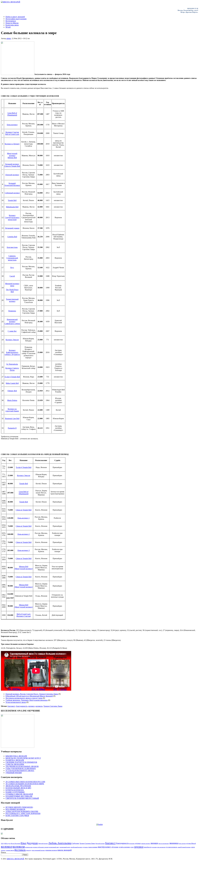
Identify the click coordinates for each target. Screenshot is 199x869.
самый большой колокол (184, 847)
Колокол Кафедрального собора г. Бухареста (12, 352)
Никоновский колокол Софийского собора (12, 321)
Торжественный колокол (12, 300)
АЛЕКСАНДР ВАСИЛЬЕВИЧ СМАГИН (22, 811)
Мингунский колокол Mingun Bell (12, 155)
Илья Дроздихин (29, 843)
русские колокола (171, 847)
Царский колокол (12, 175)
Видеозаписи (11, 21)
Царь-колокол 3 (24, 550)
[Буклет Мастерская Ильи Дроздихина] (99, 824)
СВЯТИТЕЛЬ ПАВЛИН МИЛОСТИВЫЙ (22, 798)
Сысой (12, 276)
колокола (38, 706)
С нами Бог (12, 331)
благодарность (21, 706)
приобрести (148, 847)
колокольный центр (65, 847)
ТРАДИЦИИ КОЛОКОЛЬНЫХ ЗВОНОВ (22, 766)
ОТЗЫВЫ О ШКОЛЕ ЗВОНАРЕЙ (19, 794)
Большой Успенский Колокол (12, 184)
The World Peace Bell (12, 291)
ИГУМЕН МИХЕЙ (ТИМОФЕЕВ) (19, 807)
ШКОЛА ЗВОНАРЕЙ (15, 859)
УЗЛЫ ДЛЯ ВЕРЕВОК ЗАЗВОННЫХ (21, 768)
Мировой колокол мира (12, 285)
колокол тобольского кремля (41, 847)
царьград (28, 850)
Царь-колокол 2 (24, 534)
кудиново (85, 847)
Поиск (3, 852)
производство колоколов (158, 847)
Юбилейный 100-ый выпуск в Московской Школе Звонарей (29, 696)
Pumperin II (12, 428)
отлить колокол (124, 847)
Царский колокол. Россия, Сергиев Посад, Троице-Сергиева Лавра (32, 694)
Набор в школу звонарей (15, 17)
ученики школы (10, 850)
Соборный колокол (12, 193)
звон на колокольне (163, 843)
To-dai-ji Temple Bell (12, 377)
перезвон (138, 846)
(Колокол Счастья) (23, 616)
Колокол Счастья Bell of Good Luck (12, 133)
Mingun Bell (23, 567)
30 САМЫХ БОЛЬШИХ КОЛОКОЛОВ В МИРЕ (25, 784)
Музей (8, 27)
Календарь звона (12, 25)
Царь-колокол (12, 125)
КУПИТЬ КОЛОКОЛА (15, 790)
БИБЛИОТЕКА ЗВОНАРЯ (16, 756)
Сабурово (75, 843)
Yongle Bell (12, 200)
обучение (114, 847)
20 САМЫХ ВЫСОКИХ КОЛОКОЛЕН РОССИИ (25, 782)
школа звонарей (64, 850)
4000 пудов (7, 843)
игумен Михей (191, 843)
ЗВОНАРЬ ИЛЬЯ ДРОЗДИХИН (18, 786)
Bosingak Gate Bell (12, 418)
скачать (3, 850)
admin (8, 38)
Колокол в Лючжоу (12, 144)
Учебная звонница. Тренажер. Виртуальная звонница (27, 700)
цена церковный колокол (38, 850)
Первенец (12, 311)
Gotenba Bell (12, 237)
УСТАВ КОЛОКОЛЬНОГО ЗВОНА (20, 771)
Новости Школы (12, 23)
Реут (12, 268)
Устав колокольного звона (16, 702)
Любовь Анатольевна (59, 843)
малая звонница (92, 847)
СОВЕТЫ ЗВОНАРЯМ (15, 764)
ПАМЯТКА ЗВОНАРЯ (15, 760)
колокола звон (29, 847)
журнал (138, 843)
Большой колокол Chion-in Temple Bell (12, 165)
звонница (174, 843)
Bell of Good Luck (24, 614)
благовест (11, 706)
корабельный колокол (76, 847)
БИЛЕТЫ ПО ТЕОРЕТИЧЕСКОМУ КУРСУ (23, 758)
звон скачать (182, 843)
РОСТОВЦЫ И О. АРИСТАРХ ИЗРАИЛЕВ (23, 813)
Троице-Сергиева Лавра (52, 706)
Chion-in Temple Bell (23, 510)
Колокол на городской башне (12, 410)
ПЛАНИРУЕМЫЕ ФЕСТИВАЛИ (19, 796)
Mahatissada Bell (12, 207)
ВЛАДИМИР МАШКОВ (15, 809)
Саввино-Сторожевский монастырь (12, 258)
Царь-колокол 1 (24, 518)
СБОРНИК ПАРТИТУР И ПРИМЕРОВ (21, 762)
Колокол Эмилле (12, 340)
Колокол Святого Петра (12, 369)
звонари (154, 843)
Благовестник (12, 247)
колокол (31, 706)
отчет (132, 847)
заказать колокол (145, 843)
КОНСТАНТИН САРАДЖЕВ (17, 816)
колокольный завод (54, 847)
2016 (2, 843)
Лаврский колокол (43, 843)
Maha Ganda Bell (12, 383)
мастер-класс (104, 847)
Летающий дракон (12, 228)
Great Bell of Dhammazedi (12, 114)
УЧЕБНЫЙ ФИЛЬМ (14, 773)
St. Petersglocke (12, 364)
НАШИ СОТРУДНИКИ (15, 792)
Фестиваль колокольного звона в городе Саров (24, 698)
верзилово (132, 843)
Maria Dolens (12, 400)
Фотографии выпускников (16, 19)
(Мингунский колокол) (24, 569)
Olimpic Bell (12, 391)
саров (193, 847)
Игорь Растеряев (15, 843)
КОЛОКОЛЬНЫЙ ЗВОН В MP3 (18, 788)
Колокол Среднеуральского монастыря (12, 217)
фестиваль (20, 849)
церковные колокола (51, 850)
